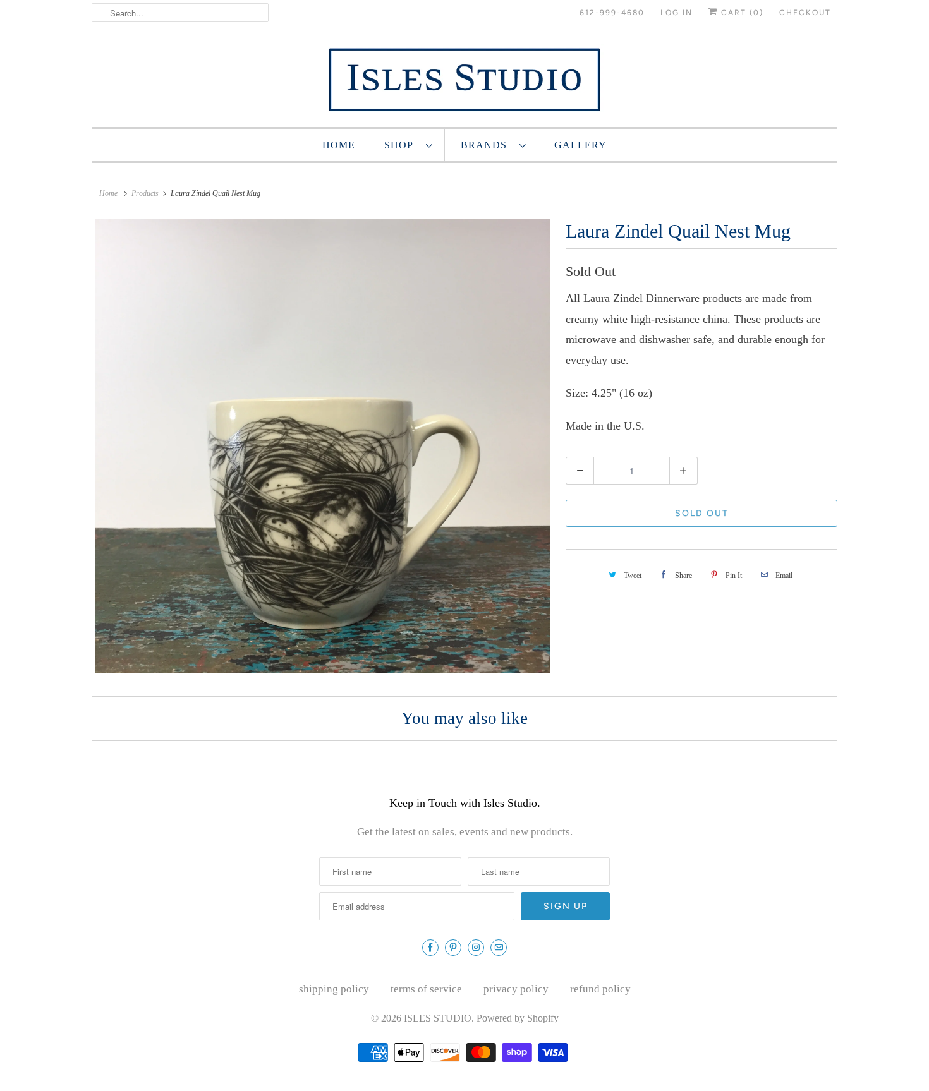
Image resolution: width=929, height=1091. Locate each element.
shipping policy (334, 989)
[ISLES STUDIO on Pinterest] (453, 947)
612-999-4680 (612, 12)
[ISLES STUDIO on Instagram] (476, 947)
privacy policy (516, 989)
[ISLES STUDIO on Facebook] (430, 947)
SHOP (402, 145)
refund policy (600, 989)
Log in (676, 12)
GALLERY (580, 145)
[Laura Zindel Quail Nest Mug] (322, 446)
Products (145, 193)
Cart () (740, 12)
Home (338, 145)
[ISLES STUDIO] (464, 79)
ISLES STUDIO (437, 1018)
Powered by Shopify (518, 1018)
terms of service (426, 989)
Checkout (805, 12)
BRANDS (487, 145)
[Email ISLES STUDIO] (498, 947)
